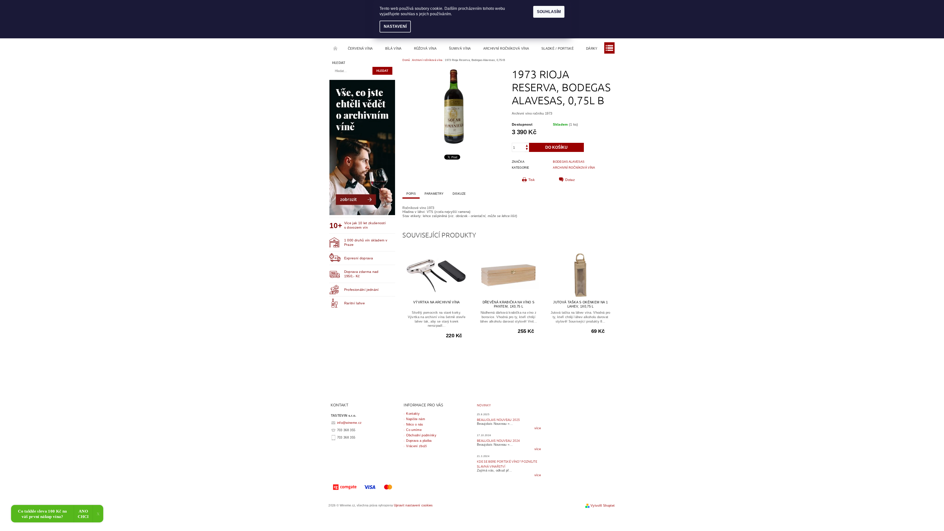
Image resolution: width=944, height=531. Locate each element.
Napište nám (415, 419)
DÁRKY (592, 48)
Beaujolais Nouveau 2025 (498, 419)
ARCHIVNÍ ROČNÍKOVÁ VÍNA (574, 167)
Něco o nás (414, 424)
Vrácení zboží (416, 446)
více (537, 428)
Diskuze (459, 193)
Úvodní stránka (335, 48)
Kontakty (413, 413)
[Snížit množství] (527, 149)
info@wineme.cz (349, 423)
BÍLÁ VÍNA (393, 48)
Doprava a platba (418, 440)
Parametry (434, 193)
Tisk (531, 180)
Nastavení (395, 26)
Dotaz (570, 180)
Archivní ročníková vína (506, 48)
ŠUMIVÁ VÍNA (460, 48)
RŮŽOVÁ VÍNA (425, 48)
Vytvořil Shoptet (602, 505)
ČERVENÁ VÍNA (360, 48)
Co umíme (414, 430)
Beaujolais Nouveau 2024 (498, 440)
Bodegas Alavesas (568, 161)
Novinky (484, 405)
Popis (411, 193)
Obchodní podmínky (421, 435)
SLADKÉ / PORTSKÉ (557, 48)
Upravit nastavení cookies (413, 505)
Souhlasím (549, 12)
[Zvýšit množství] (527, 145)
